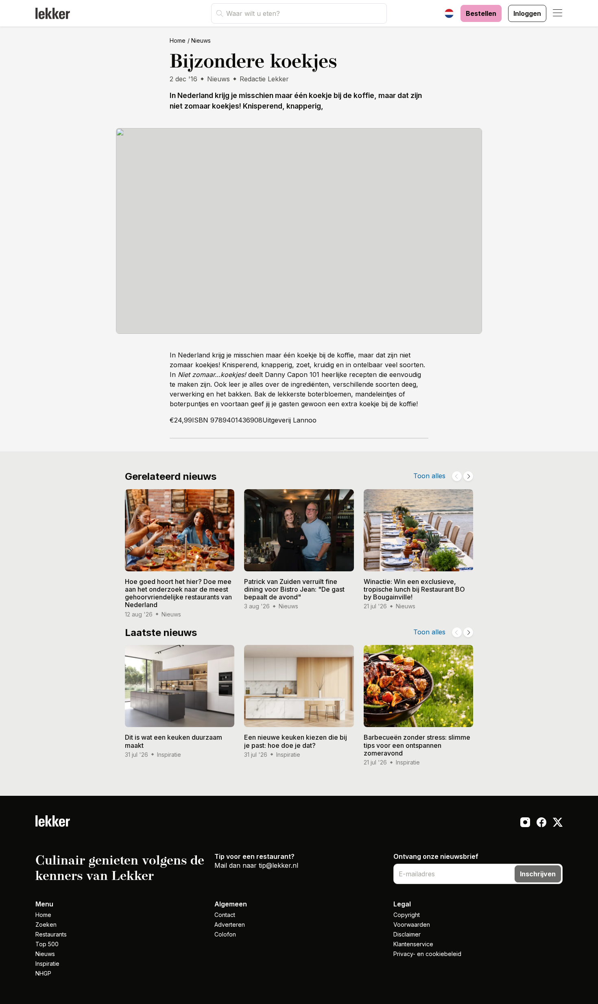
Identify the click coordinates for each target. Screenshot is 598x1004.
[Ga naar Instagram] (525, 823)
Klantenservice (413, 944)
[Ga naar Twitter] (558, 823)
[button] (558, 13)
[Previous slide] (457, 476)
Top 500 (47, 944)
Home (178, 40)
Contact (224, 914)
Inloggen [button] (527, 13)
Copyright (406, 914)
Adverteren (229, 924)
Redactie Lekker (264, 79)
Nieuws (201, 40)
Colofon (225, 934)
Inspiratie (47, 963)
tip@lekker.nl (278, 865)
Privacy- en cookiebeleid (427, 953)
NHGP (43, 973)
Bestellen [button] (481, 13)
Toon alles (429, 476)
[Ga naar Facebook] (541, 823)
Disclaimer (407, 934)
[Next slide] (468, 476)
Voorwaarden (411, 924)
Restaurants (51, 934)
